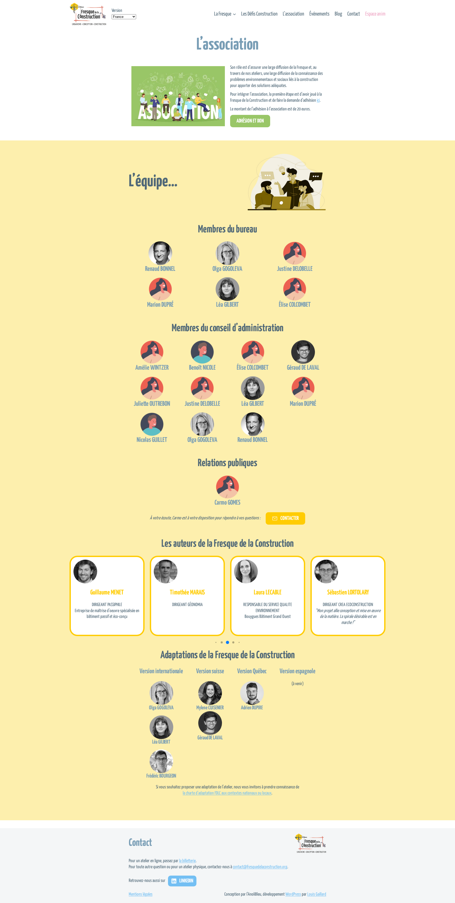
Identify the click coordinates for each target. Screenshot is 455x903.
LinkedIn (186, 881)
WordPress (293, 894)
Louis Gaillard (316, 894)
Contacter (289, 518)
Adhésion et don (250, 121)
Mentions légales (140, 894)
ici (318, 100)
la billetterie (187, 861)
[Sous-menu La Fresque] (234, 14)
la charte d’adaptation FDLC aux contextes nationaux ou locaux (227, 793)
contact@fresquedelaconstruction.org (260, 867)
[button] (215, 642)
